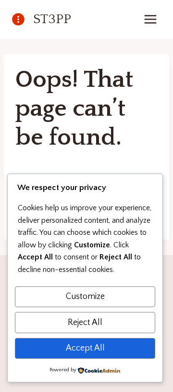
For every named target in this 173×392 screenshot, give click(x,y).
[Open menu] (150, 19)
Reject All (85, 322)
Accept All (85, 348)
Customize (85, 296)
